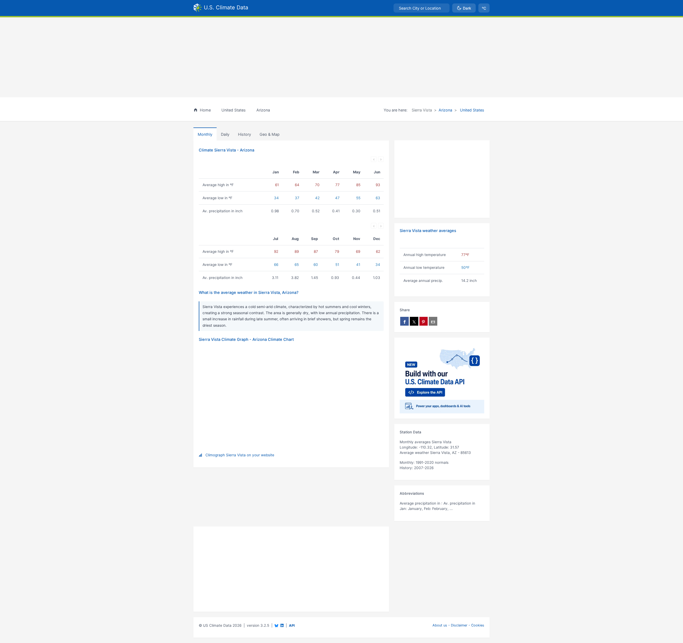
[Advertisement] (341, 57)
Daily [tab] (225, 134)
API (292, 626)
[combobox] (422, 8)
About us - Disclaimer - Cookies (458, 625)
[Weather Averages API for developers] (442, 378)
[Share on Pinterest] (423, 321)
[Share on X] (414, 321)
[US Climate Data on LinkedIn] (282, 625)
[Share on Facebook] (404, 321)
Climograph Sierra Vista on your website (239, 455)
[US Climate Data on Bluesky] (276, 626)
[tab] (244, 134)
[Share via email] (433, 321)
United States (471, 110)
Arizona (445, 110)
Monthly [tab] (205, 134)
